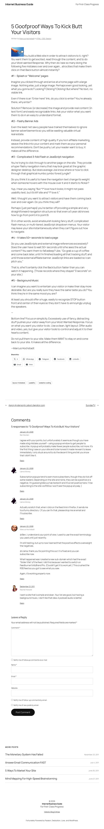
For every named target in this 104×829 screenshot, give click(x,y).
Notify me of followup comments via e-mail (30, 660)
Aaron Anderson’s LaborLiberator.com (27, 405)
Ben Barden (24, 435)
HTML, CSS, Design (43, 38)
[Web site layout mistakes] (17, 55)
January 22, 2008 (26, 468)
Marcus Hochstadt (27, 38)
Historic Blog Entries (52, 812)
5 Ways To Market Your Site (20, 770)
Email (13, 676)
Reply (22, 460)
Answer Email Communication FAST (25, 762)
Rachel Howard (26, 589)
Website (14, 688)
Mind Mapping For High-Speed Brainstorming (31, 778)
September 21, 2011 (27, 586)
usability (32, 383)
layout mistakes (19, 383)
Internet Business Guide (19, 4)
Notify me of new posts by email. (26, 705)
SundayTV (90, 405)
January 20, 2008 (26, 432)
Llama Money (25, 471)
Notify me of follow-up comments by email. (30, 700)
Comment (15, 627)
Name (14, 665)
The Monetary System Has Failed (24, 754)
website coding (45, 383)
